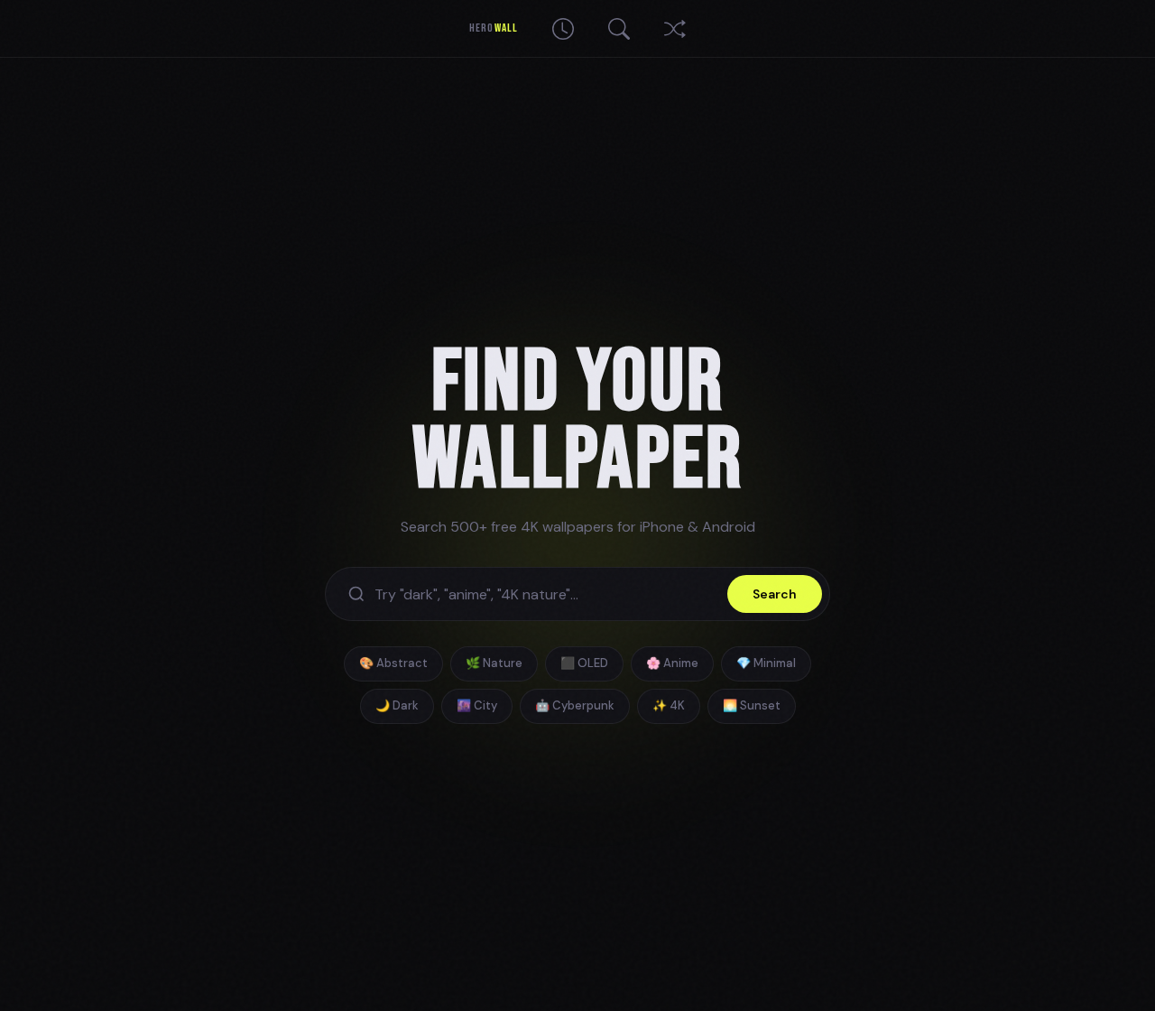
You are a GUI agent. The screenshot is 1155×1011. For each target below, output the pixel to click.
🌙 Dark (397, 705)
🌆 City (477, 705)
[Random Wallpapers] (675, 29)
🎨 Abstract (393, 663)
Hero (493, 28)
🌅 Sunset (752, 705)
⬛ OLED (584, 663)
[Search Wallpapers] (619, 29)
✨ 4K (668, 705)
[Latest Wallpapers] (563, 29)
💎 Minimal (766, 663)
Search (775, 594)
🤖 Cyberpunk (574, 705)
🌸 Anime (672, 663)
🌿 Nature (494, 663)
